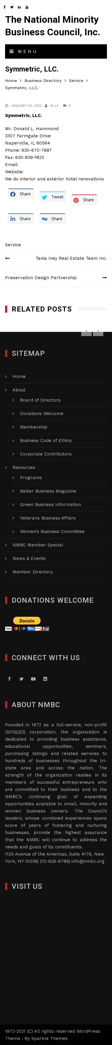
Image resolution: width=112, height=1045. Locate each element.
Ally (54, 106)
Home (19, 376)
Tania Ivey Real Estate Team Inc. (71, 258)
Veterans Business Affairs (48, 518)
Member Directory (33, 572)
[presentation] (86, 331)
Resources (24, 467)
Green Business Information (50, 504)
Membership (33, 427)
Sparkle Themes (49, 1038)
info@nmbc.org (88, 861)
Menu (26, 51)
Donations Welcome (41, 413)
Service (13, 244)
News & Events (29, 558)
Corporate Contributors (46, 454)
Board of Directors (40, 400)
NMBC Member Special (38, 545)
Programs (31, 477)
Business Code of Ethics (46, 440)
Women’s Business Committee (52, 531)
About (19, 390)
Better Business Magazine (48, 491)
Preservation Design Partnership (41, 277)
